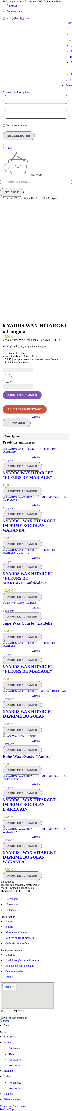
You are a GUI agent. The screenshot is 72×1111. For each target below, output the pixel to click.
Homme (9, 921)
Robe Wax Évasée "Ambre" (28, 756)
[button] (22, 466)
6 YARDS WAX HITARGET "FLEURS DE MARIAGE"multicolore (28, 578)
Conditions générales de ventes (22, 960)
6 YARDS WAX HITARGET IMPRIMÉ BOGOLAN (28, 713)
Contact (9, 976)
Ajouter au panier (22, 395)
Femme (9, 926)
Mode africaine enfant (17, 943)
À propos (11, 5)
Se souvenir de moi (16, 125)
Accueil (7, 198)
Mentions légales (14, 971)
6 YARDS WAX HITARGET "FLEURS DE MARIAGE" (28, 475)
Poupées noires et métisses (19, 937)
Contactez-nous (15, 11)
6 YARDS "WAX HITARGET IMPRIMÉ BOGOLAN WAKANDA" (29, 526)
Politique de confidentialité (19, 965)
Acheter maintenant (24, 409)
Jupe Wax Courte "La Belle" (29, 623)
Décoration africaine (16, 932)
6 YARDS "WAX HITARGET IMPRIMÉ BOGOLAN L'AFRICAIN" (29, 804)
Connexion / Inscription (16, 92)
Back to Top (7, 1109)
